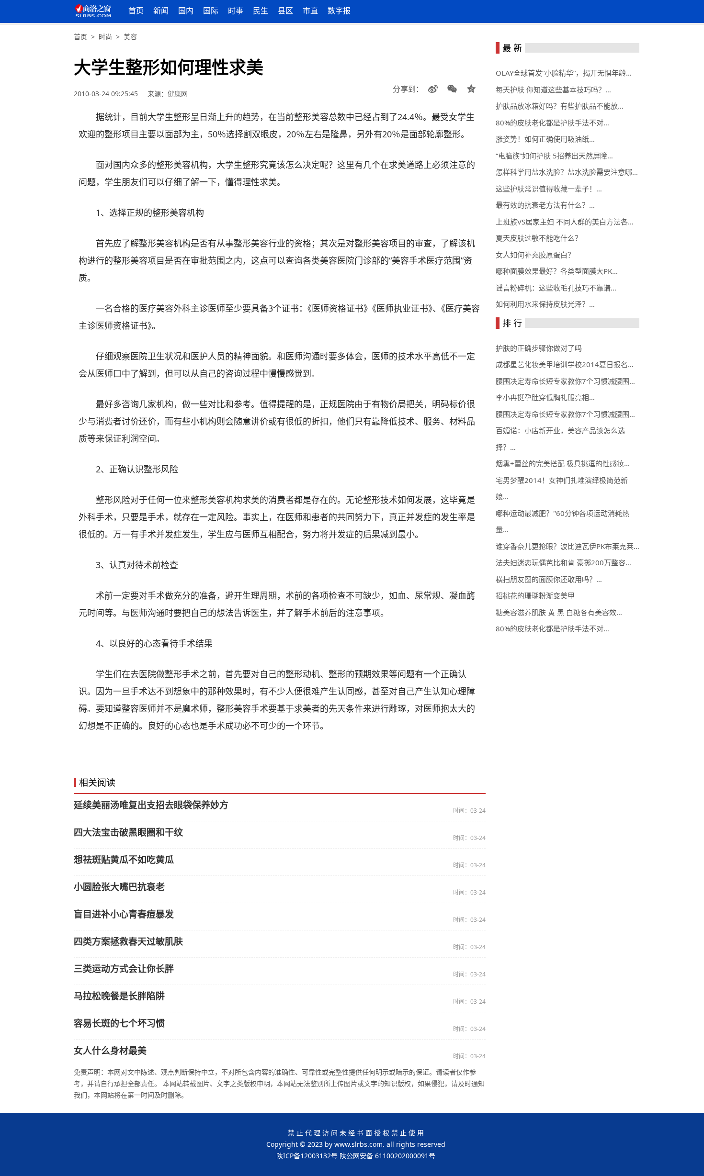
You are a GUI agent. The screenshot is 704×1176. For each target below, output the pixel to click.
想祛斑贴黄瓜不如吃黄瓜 (124, 859)
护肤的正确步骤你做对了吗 (539, 348)
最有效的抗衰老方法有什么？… (545, 205)
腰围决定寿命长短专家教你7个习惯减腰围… (565, 381)
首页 (136, 10)
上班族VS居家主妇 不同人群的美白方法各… (565, 221)
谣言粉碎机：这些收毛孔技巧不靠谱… (556, 287)
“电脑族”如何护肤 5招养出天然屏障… (554, 155)
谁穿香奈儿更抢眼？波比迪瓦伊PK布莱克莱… (567, 546)
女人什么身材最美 (110, 1050)
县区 (285, 10)
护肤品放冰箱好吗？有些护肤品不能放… (560, 106)
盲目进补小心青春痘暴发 (124, 914)
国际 (210, 10)
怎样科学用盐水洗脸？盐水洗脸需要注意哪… (567, 172)
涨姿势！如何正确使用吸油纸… (545, 139)
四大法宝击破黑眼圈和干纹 (128, 832)
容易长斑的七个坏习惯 (119, 1023)
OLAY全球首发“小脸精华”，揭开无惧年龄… (564, 73)
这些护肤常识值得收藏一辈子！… (549, 188)
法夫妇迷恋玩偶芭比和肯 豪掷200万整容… (563, 562)
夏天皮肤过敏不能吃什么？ (539, 238)
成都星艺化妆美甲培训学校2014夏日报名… (565, 364)
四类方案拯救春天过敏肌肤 (128, 941)
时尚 (105, 36)
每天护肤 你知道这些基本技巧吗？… (553, 89)
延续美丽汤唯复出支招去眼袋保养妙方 (151, 805)
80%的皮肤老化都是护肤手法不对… (552, 122)
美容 (130, 36)
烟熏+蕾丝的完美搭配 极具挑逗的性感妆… (563, 463)
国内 (185, 10)
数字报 (339, 10)
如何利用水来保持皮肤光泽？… (545, 304)
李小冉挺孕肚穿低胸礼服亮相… (545, 397)
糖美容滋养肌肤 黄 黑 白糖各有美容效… (559, 612)
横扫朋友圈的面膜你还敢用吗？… (549, 579)
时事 (235, 10)
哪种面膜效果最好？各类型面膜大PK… (557, 271)
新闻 (161, 10)
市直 (310, 10)
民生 (260, 10)
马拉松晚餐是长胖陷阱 (119, 996)
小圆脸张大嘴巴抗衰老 (119, 887)
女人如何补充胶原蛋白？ (535, 254)
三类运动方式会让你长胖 (124, 969)
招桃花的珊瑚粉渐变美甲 (535, 595)
